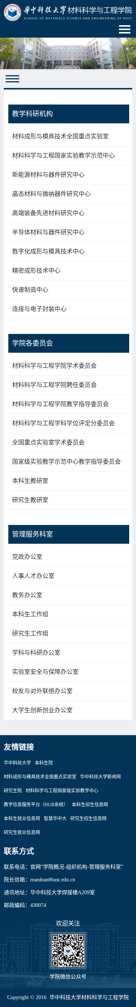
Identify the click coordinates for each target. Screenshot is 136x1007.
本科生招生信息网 (90, 804)
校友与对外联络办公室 (42, 691)
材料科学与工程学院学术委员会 (54, 365)
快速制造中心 (30, 290)
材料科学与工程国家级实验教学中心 (62, 790)
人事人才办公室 (33, 576)
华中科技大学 (17, 763)
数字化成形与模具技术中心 (48, 251)
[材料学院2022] (68, 12)
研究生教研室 (30, 500)
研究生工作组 (30, 633)
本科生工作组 (30, 614)
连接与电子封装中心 (39, 309)
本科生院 (44, 763)
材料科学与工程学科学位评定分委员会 (63, 423)
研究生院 (13, 790)
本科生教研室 (30, 481)
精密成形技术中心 (36, 270)
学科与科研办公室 (36, 652)
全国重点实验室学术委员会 (48, 442)
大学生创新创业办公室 (42, 710)
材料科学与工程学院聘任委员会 (54, 385)
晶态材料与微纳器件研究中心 (51, 194)
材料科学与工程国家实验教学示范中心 (63, 155)
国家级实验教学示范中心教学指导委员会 (66, 461)
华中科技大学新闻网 (100, 777)
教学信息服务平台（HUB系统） (36, 804)
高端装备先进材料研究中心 (48, 213)
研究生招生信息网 (88, 818)
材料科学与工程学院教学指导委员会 (60, 404)
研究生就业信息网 (22, 832)
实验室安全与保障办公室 (45, 672)
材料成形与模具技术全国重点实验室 (60, 136)
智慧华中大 (55, 818)
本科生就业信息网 (22, 818)
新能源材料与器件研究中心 (48, 174)
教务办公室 (27, 595)
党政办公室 (27, 557)
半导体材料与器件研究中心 (48, 232)
